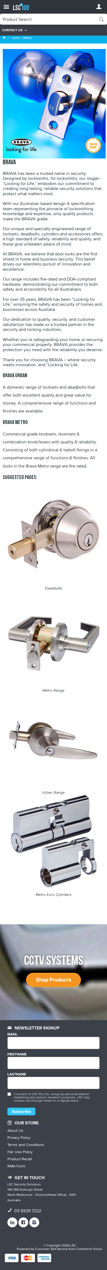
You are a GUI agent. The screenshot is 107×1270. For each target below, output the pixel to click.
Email (12, 1034)
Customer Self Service (51, 1248)
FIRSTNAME (17, 1054)
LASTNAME (16, 1074)
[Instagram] (34, 1222)
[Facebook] (23, 1222)
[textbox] (48, 19)
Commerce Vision (89, 1248)
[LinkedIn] (12, 1222)
